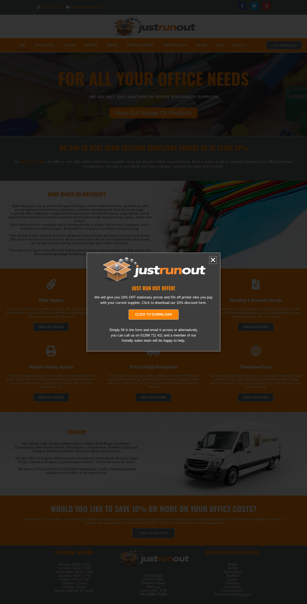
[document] (153, 302)
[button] (213, 260)
